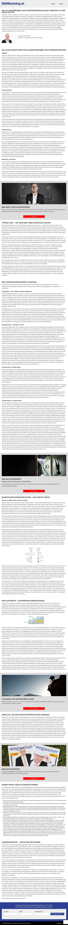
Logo (13, 3)
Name (21, 911)
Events (61, 4)
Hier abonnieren (34, 778)
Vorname (6, 911)
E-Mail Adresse (39, 911)
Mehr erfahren (34, 491)
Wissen (53, 4)
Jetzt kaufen (34, 216)
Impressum (59, 923)
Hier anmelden (33, 708)
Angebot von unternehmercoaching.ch (22, 923)
